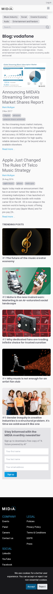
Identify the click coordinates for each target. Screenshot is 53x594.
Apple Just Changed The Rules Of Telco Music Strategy (21, 165)
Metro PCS (30, 183)
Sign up (10, 474)
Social (24, 17)
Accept (31, 586)
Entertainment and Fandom (25, 21)
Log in (48, 2)
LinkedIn (6, 553)
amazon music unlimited (14, 119)
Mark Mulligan (8, 107)
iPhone (19, 183)
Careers (6, 532)
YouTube (6, 559)
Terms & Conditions (36, 532)
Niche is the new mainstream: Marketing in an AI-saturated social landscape (25, 300)
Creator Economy (38, 17)
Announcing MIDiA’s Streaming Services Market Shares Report (22, 97)
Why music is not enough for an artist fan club (24, 380)
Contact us (7, 538)
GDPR (30, 538)
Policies (30, 521)
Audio (6, 21)
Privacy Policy (34, 527)
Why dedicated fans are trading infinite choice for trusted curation (25, 341)
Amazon (16, 115)
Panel (5, 527)
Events (5, 521)
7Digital (6, 115)
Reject (42, 586)
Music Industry (10, 17)
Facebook (7, 564)
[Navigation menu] (48, 8)
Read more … (8, 149)
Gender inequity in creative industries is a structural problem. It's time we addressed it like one (25, 421)
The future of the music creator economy (24, 259)
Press (29, 544)
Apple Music (8, 183)
